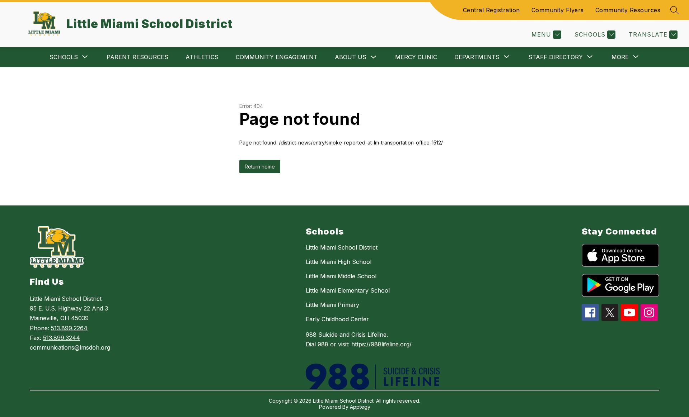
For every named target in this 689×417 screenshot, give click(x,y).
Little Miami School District (342, 247)
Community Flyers (557, 10)
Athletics (202, 57)
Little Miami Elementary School (348, 290)
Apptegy (360, 407)
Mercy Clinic (416, 57)
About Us (350, 57)
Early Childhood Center (337, 319)
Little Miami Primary (332, 304)
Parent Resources (137, 57)
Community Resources (628, 10)
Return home (260, 167)
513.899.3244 (61, 337)
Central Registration (491, 10)
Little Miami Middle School (341, 276)
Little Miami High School (338, 261)
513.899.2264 (69, 328)
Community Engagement (277, 57)
